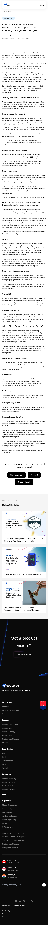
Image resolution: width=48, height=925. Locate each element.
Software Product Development (14, 833)
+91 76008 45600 (13, 877)
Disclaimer (5, 914)
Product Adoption (8, 789)
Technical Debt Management (13, 840)
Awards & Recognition (10, 710)
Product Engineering (10, 724)
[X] (28, 901)
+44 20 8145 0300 (13, 870)
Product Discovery (9, 779)
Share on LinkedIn (16, 475)
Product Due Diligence (10, 739)
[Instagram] (24, 901)
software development (18, 277)
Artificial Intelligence (9, 816)
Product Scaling (8, 735)
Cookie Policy (6, 911)
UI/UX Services (8, 827)
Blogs (4, 794)
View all (5, 743)
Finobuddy (6, 757)
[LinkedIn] (16, 901)
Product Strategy (8, 732)
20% (31, 157)
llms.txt (4, 917)
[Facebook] (32, 901)
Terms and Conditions (8, 908)
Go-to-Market (7, 786)
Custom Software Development (14, 837)
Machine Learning (9, 812)
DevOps (5, 823)
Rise (3, 753)
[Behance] (20, 901)
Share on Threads (24, 482)
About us (5, 706)
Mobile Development (10, 805)
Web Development (9, 809)
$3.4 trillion (5, 350)
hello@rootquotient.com (24, 891)
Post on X (34, 475)
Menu (42, 5)
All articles (7, 12)
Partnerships (7, 714)
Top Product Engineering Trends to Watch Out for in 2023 (26, 197)
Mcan (4, 764)
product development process (31, 209)
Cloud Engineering (9, 820)
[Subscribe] (44, 885)
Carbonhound (7, 761)
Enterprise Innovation (10, 848)
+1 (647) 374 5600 (13, 863)
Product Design (8, 728)
